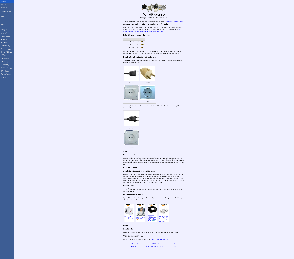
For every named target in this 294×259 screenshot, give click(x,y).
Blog (2, 17)
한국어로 (5, 71)
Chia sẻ (174, 246)
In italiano (5, 36)
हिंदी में (4, 55)
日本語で (5, 58)
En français (6, 49)
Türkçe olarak (6, 68)
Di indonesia (6, 65)
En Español (4, 33)
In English (4, 30)
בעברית (4, 77)
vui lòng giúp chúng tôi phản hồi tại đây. (173, 21)
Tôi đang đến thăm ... (7, 11)
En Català (4, 42)
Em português (6, 46)
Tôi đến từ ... (5, 8)
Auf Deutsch (4, 39)
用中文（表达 (6, 52)
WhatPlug (5, 1)
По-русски (5, 61)
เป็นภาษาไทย (6, 74)
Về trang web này (133, 243)
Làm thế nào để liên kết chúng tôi (154, 246)
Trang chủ (4, 5)
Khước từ (174, 243)
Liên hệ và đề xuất (154, 243)
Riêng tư (133, 246)
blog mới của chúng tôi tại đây (159, 239)
